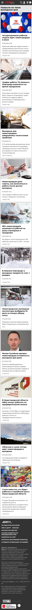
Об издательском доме (10, 525)
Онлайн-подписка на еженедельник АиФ (9, 533)
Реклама (15, 528)
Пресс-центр (6, 528)
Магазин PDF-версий (9, 530)
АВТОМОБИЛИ (7, 155)
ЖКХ (3, 326)
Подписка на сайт (8, 537)
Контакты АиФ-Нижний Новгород (14, 539)
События (5, 373)
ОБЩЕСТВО (6, 55)
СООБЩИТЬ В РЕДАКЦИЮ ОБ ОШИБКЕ (14, 542)
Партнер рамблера (17, 601)
